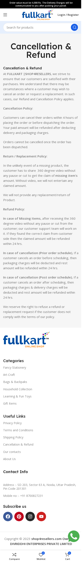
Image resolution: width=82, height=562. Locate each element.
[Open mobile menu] (5, 15)
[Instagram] (30, 516)
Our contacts (12, 452)
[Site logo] (37, 14)
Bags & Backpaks (15, 382)
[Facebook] (8, 516)
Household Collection (17, 389)
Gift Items (10, 403)
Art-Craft (9, 375)
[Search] (74, 27)
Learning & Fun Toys (17, 396)
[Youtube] (41, 516)
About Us (9, 459)
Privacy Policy (12, 423)
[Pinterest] (19, 516)
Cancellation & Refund (18, 444)
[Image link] (26, 339)
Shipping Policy (13, 437)
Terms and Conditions (18, 430)
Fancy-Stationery (14, 367)
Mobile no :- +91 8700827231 (23, 496)
